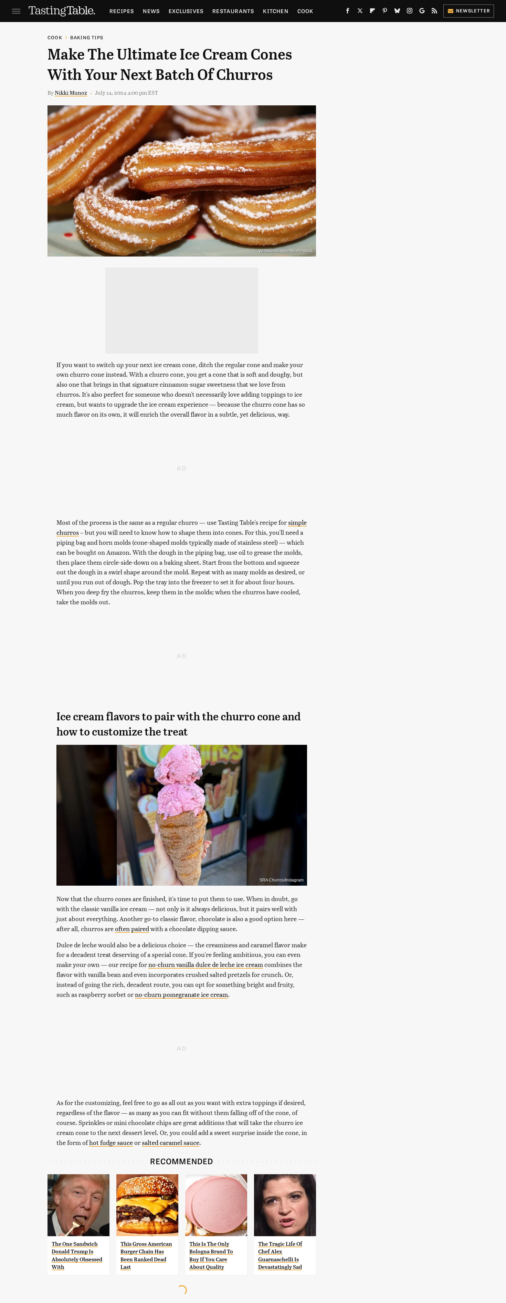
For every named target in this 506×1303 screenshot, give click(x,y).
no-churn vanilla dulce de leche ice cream (205, 964)
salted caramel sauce (170, 1142)
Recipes (121, 11)
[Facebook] (347, 12)
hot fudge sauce (111, 1142)
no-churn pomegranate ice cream (181, 994)
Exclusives (186, 11)
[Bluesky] (397, 12)
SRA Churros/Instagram (282, 880)
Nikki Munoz (71, 92)
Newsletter (473, 10)
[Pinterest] (384, 12)
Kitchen (275, 11)
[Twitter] (360, 12)
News (151, 11)
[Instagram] (409, 12)
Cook (305, 11)
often (122, 928)
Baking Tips (86, 37)
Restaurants (233, 11)
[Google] (422, 12)
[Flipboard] (372, 12)
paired (140, 928)
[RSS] (434, 12)
